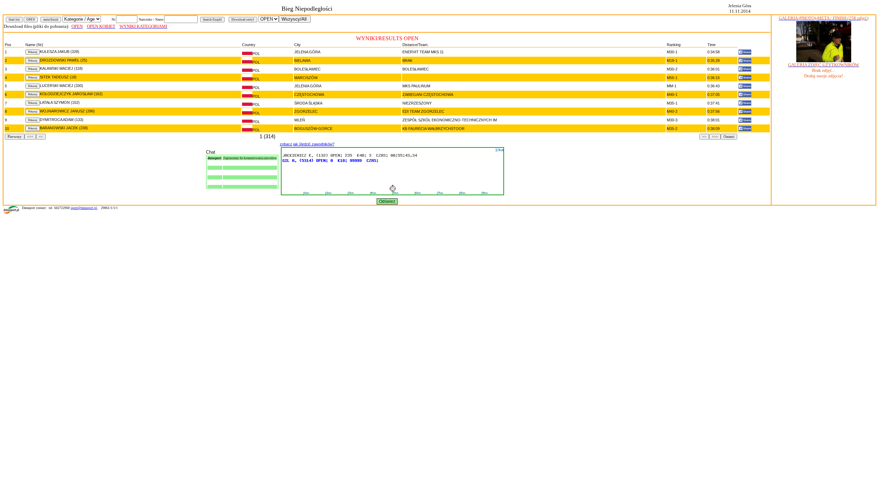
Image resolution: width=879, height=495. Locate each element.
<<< (30, 137)
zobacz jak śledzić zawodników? (307, 144)
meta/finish (50, 19)
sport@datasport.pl (84, 208)
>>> (715, 137)
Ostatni (728, 137)
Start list (14, 19)
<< (41, 137)
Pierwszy (15, 137)
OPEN (30, 19)
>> (704, 137)
